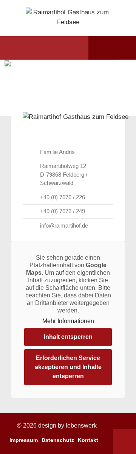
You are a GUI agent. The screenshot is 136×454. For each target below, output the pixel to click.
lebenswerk (81, 425)
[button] (20, 48)
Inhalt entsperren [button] (68, 337)
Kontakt (88, 440)
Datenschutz (58, 440)
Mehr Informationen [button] (68, 321)
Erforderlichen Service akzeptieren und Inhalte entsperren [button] (68, 367)
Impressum (23, 440)
